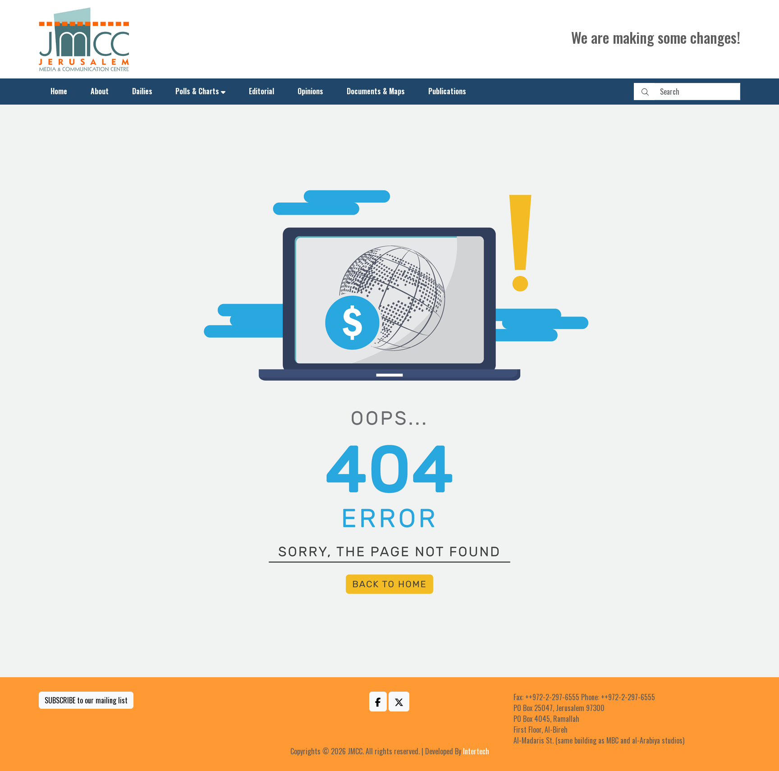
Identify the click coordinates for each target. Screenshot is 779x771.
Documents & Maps (376, 91)
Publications (447, 91)
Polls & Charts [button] (197, 91)
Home (58, 91)
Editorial (261, 91)
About (100, 91)
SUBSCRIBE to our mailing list (86, 700)
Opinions (310, 91)
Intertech (476, 751)
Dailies (142, 91)
